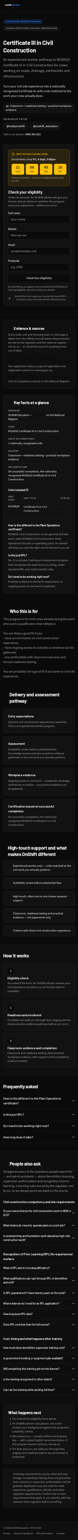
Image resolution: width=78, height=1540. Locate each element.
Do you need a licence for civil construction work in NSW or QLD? (37, 1213)
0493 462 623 (33, 134)
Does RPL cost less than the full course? (26, 1324)
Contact (61, 1533)
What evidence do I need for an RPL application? (31, 1303)
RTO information (44, 1533)
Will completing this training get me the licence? (31, 1368)
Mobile (12, 229)
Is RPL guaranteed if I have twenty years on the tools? (34, 1293)
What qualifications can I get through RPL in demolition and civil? (35, 1280)
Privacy (7, 1533)
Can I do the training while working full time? (29, 1389)
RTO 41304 (39, 415)
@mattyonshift (16, 126)
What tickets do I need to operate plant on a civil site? (34, 1225)
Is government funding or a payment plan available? (33, 1358)
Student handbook (23, 1533)
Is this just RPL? (13, 1114)
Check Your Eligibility (39, 278)
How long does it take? (18, 1137)
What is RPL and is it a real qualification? (26, 1268)
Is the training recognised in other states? (27, 1379)
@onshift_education (45, 126)
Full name (14, 213)
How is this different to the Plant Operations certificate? (32, 1100)
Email (11, 245)
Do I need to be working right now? (26, 1126)
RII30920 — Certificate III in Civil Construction (35, 377)
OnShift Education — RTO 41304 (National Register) (33, 360)
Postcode (13, 261)
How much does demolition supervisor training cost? (34, 1347)
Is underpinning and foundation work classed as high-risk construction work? (36, 1238)
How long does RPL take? (18, 1314)
